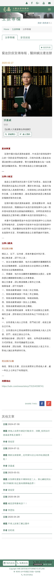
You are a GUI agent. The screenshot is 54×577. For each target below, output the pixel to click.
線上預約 (25, 134)
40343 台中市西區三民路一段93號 (27, 572)
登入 (50, 23)
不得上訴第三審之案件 (19, 523)
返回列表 (47, 47)
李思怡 (11, 510)
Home (6, 29)
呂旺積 (11, 530)
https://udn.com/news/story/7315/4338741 (23, 386)
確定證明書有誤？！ (17, 503)
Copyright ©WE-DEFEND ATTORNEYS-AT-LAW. (27, 569)
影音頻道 (25, 37)
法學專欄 (10, 37)
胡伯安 (11, 442)
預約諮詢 (10, 563)
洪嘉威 (7, 120)
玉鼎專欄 (16, 29)
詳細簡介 (11, 134)
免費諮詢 (23, 563)
